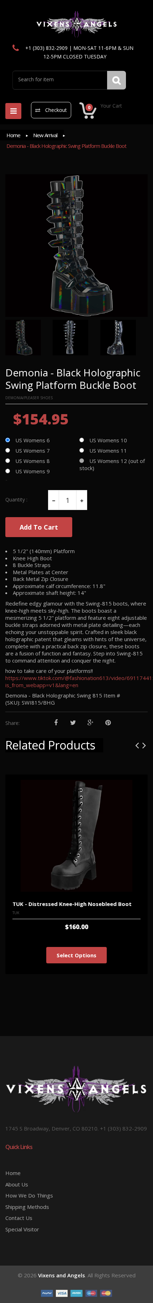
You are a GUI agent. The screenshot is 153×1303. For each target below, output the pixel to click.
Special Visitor (22, 1229)
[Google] (90, 723)
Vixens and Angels (61, 1275)
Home (13, 135)
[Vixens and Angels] (76, 23)
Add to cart (39, 527)
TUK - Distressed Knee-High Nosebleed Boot (72, 903)
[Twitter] (73, 723)
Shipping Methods (27, 1206)
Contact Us (18, 1217)
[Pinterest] (108, 723)
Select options (76, 955)
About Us (16, 1184)
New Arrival (45, 135)
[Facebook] (55, 723)
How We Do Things (29, 1195)
